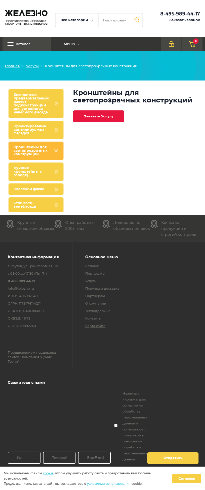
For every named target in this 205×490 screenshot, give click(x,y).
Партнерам (95, 296)
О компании (95, 304)
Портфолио (94, 274)
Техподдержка (97, 311)
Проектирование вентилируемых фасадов (30, 130)
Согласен (186, 479)
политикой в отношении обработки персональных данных (134, 447)
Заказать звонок (184, 20)
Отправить (173, 458)
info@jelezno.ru (21, 289)
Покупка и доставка (102, 289)
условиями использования (108, 484)
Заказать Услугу (98, 116)
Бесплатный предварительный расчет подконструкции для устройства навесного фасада (31, 103)
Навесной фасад (29, 189)
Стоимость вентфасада (25, 204)
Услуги (32, 66)
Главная (12, 66)
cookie (48, 473)
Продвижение (20, 352)
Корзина (196, 41)
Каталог (23, 44)
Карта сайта (95, 326)
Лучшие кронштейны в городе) (28, 171)
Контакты (93, 319)
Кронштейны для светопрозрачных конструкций (31, 151)
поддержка (46, 352)
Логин (171, 44)
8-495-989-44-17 (180, 14)
